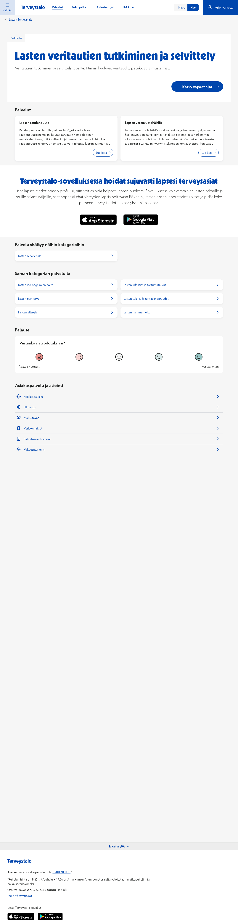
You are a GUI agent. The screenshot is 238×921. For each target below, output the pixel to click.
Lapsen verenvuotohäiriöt (143, 123)
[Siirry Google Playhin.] (50, 916)
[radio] (39, 357)
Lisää (126, 7)
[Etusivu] (33, 7)
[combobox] (186, 7)
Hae (193, 7)
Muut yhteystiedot (19, 896)
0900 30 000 (61, 872)
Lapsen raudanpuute (34, 123)
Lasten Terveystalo (20, 19)
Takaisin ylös (117, 846)
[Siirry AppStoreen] (20, 916)
